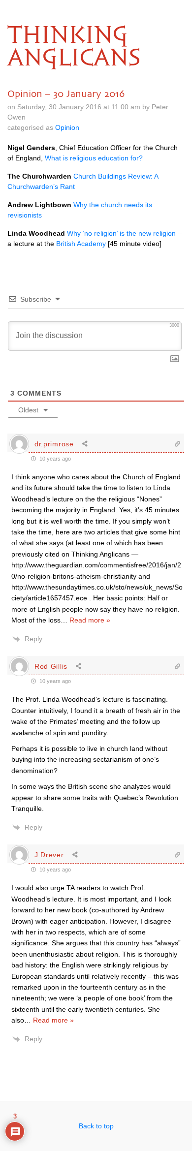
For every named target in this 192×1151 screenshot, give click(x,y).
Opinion (67, 127)
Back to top (96, 1126)
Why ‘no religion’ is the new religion (121, 233)
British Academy (81, 244)
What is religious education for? (94, 158)
